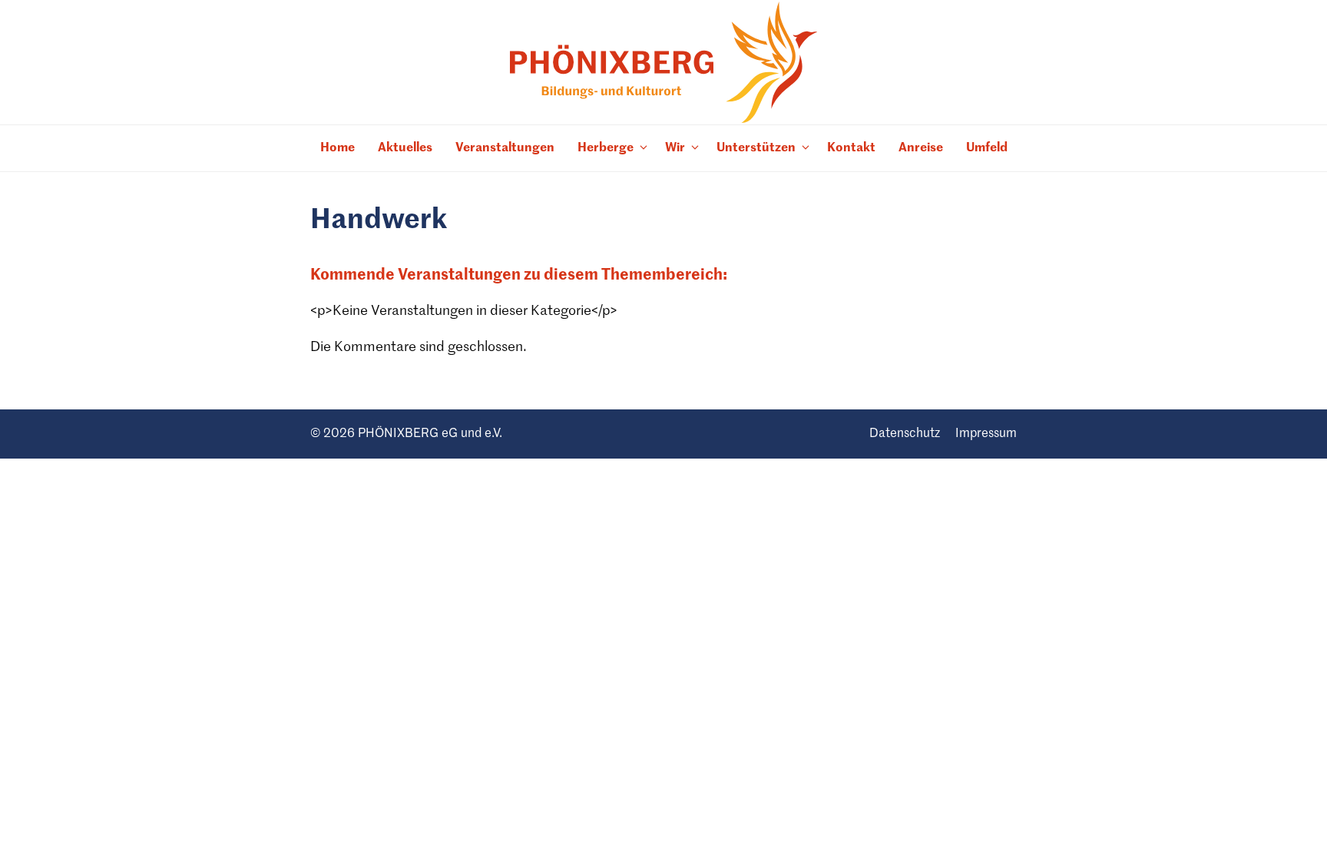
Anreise (920, 148)
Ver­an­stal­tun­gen (504, 148)
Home (337, 148)
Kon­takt (851, 148)
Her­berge (605, 148)
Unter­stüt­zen (756, 148)
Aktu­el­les (405, 148)
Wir (675, 148)
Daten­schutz (904, 434)
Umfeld (987, 148)
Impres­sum (986, 434)
